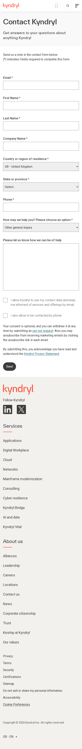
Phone (8, 199)
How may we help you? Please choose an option (37, 220)
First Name (11, 98)
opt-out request (42, 331)
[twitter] (21, 409)
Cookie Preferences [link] (16, 704)
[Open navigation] (77, 6)
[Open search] (68, 6)
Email (7, 78)
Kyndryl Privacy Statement (41, 354)
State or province (15, 179)
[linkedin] (7, 409)
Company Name (14, 138)
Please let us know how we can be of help (32, 240)
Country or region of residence (25, 159)
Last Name (11, 118)
